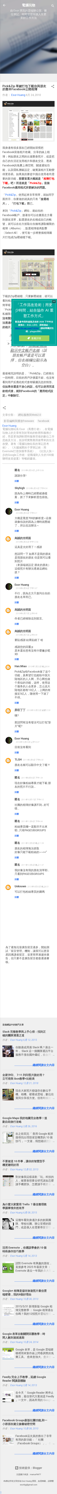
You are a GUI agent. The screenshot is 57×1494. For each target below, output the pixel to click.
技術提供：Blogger (30, 1467)
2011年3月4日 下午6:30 (33, 760)
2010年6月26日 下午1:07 (26, 588)
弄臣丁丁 (20, 710)
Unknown (20, 886)
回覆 (17, 481)
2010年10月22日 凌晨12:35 (38, 710)
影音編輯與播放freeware (19, 421)
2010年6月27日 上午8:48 (26, 613)
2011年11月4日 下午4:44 (32, 821)
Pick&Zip (10, 194)
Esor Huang (22, 509)
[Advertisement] (28, 51)
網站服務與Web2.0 (29, 414)
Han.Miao (21, 666)
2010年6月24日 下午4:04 (36, 488)
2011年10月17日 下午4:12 (32, 799)
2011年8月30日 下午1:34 (32, 778)
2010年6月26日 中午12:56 (27, 542)
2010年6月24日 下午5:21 (26, 513)
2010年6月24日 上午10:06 (32, 470)
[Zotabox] (1, 1492)
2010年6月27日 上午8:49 (26, 635)
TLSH (18, 759)
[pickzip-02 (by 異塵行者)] (28, 289)
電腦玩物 (28, 5)
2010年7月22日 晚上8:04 (38, 666)
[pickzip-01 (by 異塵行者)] (28, 140)
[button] (53, 87)
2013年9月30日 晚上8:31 (38, 886)
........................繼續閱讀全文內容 (34, 1065)
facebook (43, 421)
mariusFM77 (35, 1474)
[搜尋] (53, 6)
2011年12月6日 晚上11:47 (32, 865)
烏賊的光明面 (23, 538)
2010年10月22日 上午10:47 (27, 742)
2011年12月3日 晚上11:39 (32, 843)
